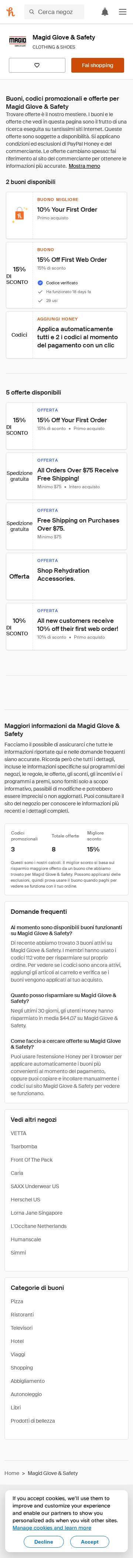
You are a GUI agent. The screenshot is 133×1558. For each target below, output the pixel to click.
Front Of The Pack (31, 1159)
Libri (16, 1407)
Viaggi (18, 1354)
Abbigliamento (28, 1381)
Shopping (22, 1367)
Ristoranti (22, 1314)
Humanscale (26, 1239)
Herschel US (25, 1199)
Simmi (18, 1252)
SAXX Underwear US (35, 1186)
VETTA (18, 1133)
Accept (90, 1542)
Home (11, 1473)
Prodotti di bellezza (33, 1421)
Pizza (17, 1301)
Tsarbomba (24, 1146)
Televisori (22, 1328)
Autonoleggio (26, 1394)
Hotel (17, 1341)
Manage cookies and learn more (52, 1527)
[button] (122, 12)
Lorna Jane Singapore (36, 1213)
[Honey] (11, 12)
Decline (43, 1542)
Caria (17, 1173)
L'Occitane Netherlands (38, 1226)
